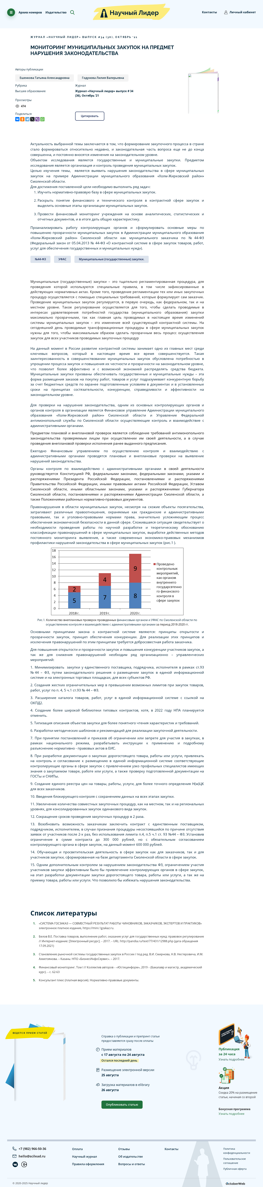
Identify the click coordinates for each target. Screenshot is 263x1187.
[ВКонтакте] (17, 119)
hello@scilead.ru (32, 1156)
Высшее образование (30, 91)
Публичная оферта (235, 1169)
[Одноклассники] (22, 119)
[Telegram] (27, 119)
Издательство (56, 12)
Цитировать (90, 116)
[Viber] (37, 119)
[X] (32, 119)
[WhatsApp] (42, 119)
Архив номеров (30, 12)
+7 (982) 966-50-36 (32, 1148)
